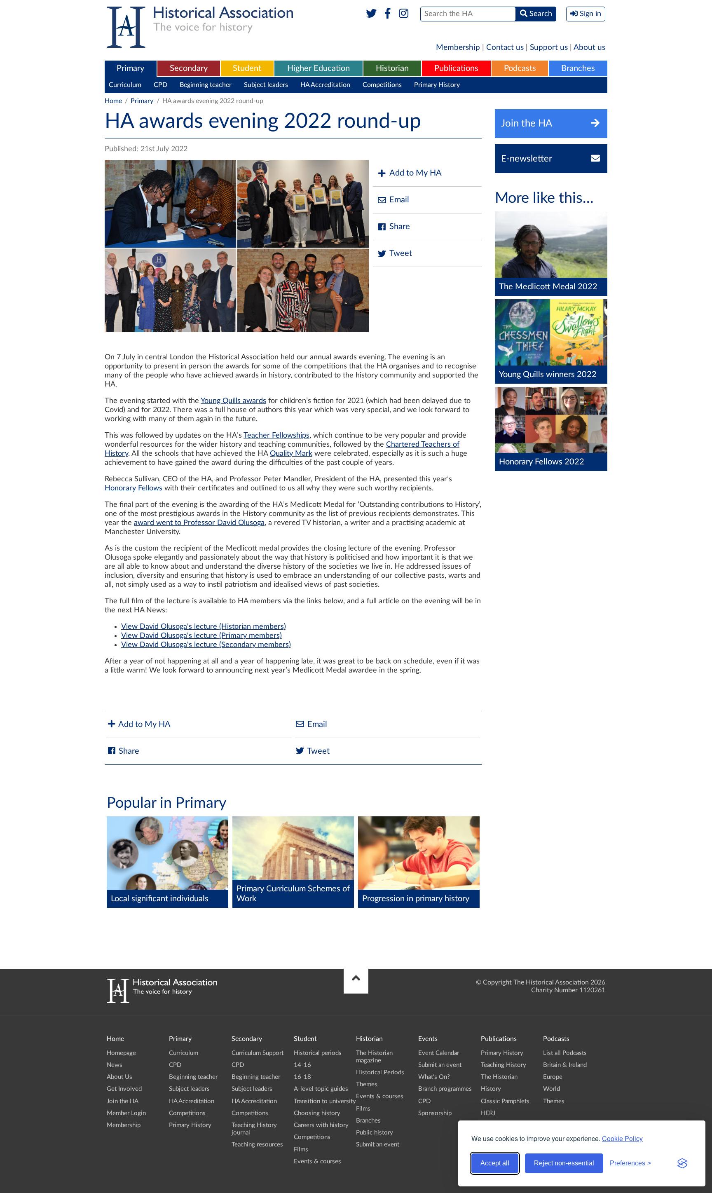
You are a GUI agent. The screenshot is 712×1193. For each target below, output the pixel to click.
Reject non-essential (564, 1163)
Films (301, 1149)
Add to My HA (415, 173)
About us (589, 48)
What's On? (434, 1077)
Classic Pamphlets (505, 1101)
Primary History (437, 85)
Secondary (189, 68)
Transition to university (325, 1101)
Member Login (126, 1113)
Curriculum (125, 85)
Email (399, 200)
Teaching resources (257, 1144)
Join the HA (122, 1101)
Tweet (400, 253)
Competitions (382, 85)
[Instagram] (404, 14)
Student (247, 68)
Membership (458, 48)
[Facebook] (387, 14)
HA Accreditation (325, 85)
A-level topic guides (321, 1089)
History (491, 1089)
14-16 (302, 1065)
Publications (456, 68)
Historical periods (318, 1053)
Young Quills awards (233, 401)
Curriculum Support (257, 1053)
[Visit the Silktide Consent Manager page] (682, 1163)
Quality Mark (291, 453)
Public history (374, 1133)
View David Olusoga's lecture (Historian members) (203, 626)
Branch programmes (445, 1089)
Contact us (505, 48)
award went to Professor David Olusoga (199, 523)
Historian (392, 68)
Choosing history (317, 1113)
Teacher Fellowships (276, 435)
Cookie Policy (622, 1138)
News (114, 1065)
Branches (578, 68)
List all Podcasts (565, 1053)
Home (113, 101)
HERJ (488, 1113)
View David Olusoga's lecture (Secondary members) (206, 645)
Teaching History (503, 1065)
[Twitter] (371, 14)
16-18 (302, 1077)
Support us (549, 48)
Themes (366, 1084)
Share (399, 227)
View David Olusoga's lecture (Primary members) (201, 636)
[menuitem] (130, 69)
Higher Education (318, 68)
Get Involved (124, 1089)
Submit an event (377, 1144)
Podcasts (520, 68)
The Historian (499, 1077)
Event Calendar (438, 1053)
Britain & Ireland (565, 1065)
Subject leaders (266, 85)
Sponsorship (435, 1113)
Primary (130, 68)
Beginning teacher (206, 85)
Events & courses (317, 1161)
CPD (160, 85)
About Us (119, 1077)
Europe (552, 1077)
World (551, 1089)
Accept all (494, 1163)
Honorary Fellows (133, 488)
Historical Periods (380, 1072)
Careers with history (321, 1125)
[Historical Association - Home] (162, 1001)
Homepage (121, 1053)
